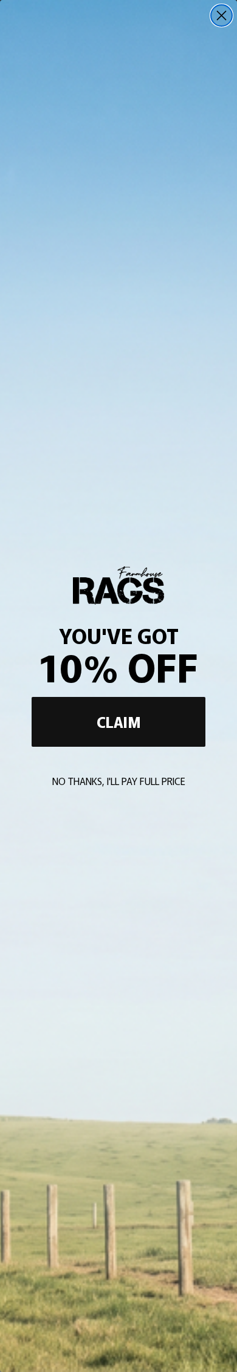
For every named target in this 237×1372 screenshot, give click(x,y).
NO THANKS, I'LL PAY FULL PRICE (118, 780)
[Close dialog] (221, 15)
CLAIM (119, 721)
